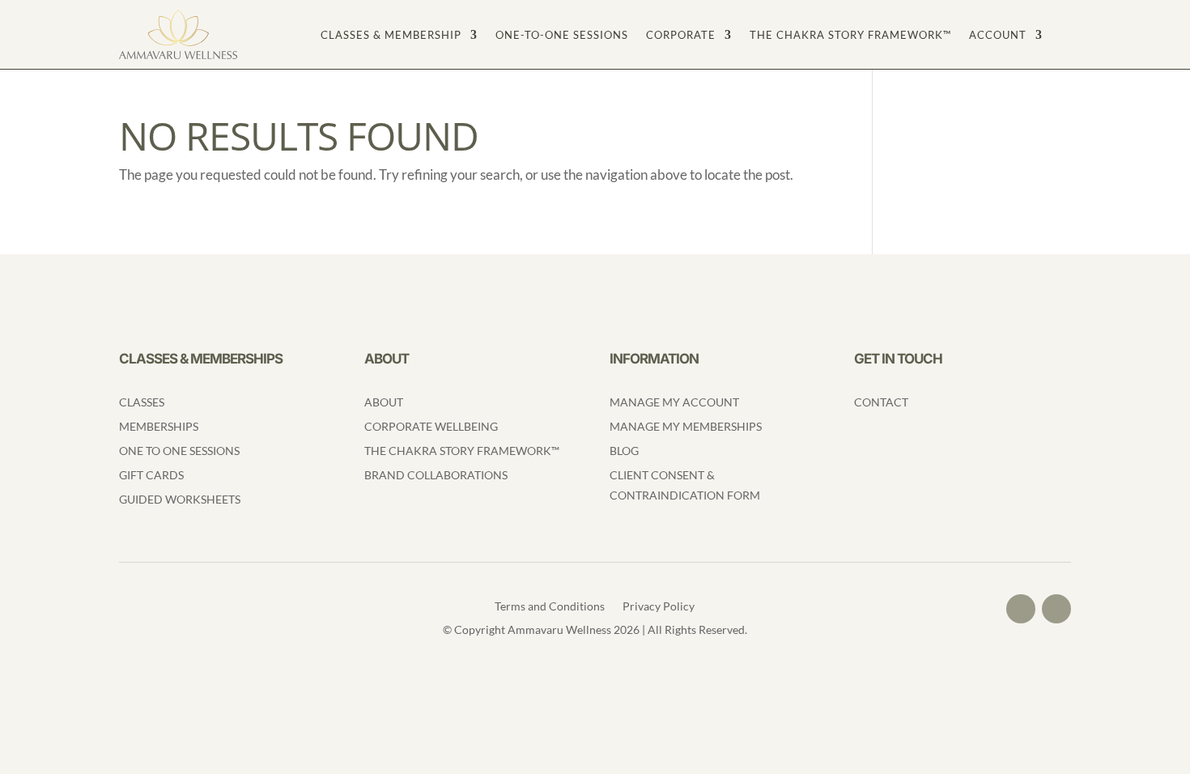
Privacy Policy (659, 607)
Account (997, 34)
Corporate (681, 34)
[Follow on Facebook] (1020, 608)
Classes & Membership (391, 34)
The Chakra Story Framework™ (850, 34)
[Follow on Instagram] (1056, 608)
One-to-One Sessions (561, 34)
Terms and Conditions (550, 607)
